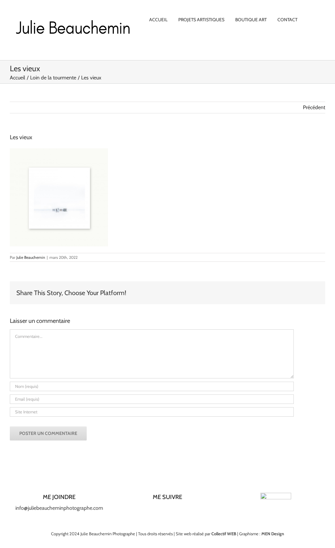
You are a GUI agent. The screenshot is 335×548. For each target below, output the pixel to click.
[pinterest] (178, 510)
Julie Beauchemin (30, 257)
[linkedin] (167, 510)
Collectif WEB (223, 533)
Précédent (314, 107)
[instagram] (157, 510)
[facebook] (147, 510)
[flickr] (188, 510)
